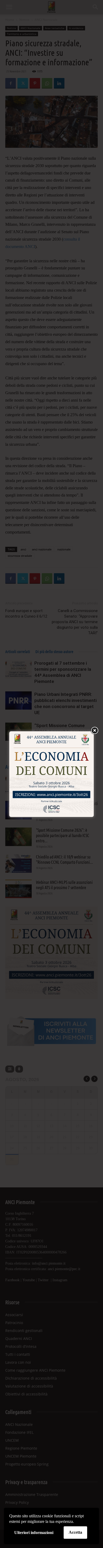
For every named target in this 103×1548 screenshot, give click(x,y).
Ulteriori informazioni (33, 1532)
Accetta (75, 1532)
